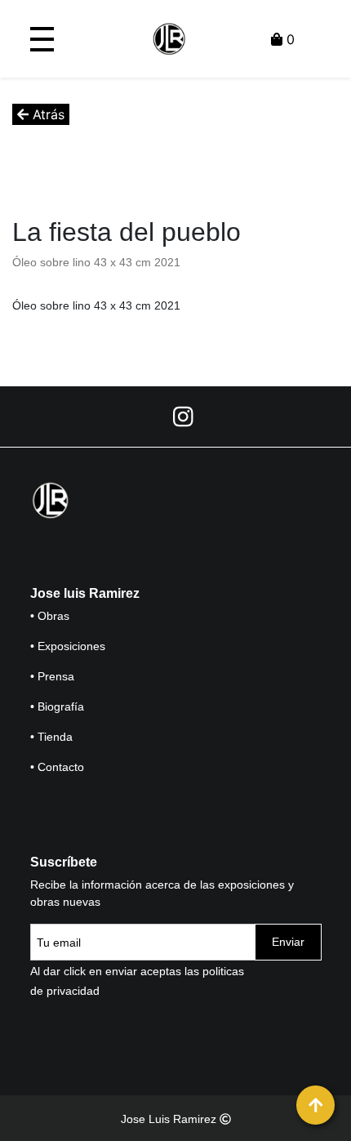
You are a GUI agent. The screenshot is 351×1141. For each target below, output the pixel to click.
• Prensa (52, 676)
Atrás (46, 114)
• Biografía (57, 706)
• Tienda (51, 736)
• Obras (49, 615)
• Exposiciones (67, 646)
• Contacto (57, 766)
